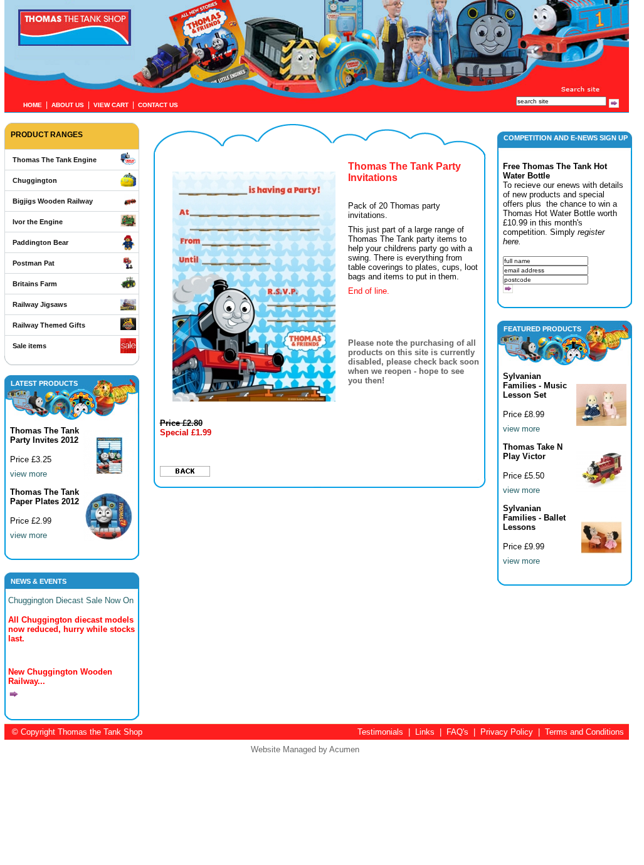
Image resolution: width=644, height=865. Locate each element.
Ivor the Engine (38, 221)
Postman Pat (34, 263)
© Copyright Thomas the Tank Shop (77, 732)
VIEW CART (111, 104)
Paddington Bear (40, 242)
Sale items (29, 346)
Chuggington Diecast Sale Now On (71, 600)
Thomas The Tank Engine (55, 159)
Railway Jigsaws (40, 304)
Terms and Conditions (584, 732)
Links (425, 732)
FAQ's (457, 732)
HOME (32, 104)
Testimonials (380, 732)
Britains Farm (35, 283)
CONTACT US (158, 104)
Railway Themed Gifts (49, 325)
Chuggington (35, 180)
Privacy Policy (506, 732)
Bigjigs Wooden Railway (53, 201)
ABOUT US (67, 104)
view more (28, 474)
